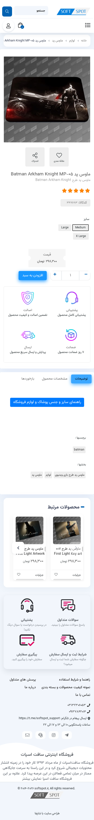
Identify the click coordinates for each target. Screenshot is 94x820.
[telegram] (67, 735)
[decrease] (86, 275)
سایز (86, 219)
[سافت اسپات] (47, 794)
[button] (76, 548)
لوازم (72, 40)
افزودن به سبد (32, 275)
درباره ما (30, 687)
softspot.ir (41, 788)
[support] (40, 735)
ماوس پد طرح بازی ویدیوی (69, 475)
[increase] (55, 275)
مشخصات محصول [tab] (54, 378)
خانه (84, 40)
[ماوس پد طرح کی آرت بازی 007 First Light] (67, 530)
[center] (7, 11)
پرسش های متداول (23, 679)
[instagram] (54, 735)
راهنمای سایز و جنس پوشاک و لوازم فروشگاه (47, 402)
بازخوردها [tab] (27, 378)
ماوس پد (57, 40)
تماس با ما (82, 695)
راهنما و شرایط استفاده (74, 679)
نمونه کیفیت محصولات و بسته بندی (65, 687)
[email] (27, 735)
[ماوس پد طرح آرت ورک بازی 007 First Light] (29, 530)
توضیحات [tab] (81, 378)
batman (79, 450)
